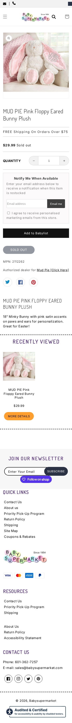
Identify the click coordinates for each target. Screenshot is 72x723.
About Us (11, 626)
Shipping (11, 525)
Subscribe (56, 471)
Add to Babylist (36, 233)
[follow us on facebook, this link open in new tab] (20, 283)
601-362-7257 (26, 662)
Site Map (11, 531)
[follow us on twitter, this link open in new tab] (7, 283)
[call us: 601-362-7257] (14, 4)
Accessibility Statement (22, 638)
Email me (56, 203)
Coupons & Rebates (19, 537)
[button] (5, 16)
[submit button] (54, 17)
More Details (19, 416)
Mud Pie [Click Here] (53, 270)
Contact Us (13, 502)
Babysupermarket (42, 701)
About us (11, 508)
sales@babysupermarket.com (39, 668)
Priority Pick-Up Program (24, 514)
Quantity (12, 161)
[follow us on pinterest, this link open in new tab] (33, 284)
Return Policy (14, 519)
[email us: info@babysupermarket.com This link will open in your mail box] (6, 3)
